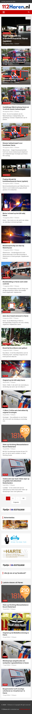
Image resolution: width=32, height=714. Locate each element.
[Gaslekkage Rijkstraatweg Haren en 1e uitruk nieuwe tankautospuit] (16, 96)
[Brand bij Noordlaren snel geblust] (16, 337)
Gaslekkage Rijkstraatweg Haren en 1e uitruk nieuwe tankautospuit (16, 61)
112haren (16, 43)
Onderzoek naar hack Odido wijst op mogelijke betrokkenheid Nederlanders (16, 481)
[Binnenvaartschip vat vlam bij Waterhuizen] (16, 234)
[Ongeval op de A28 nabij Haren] (16, 369)
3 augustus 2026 (7, 350)
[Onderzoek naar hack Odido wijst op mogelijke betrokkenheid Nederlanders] (16, 467)
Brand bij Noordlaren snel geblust (15, 348)
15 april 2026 (6, 695)
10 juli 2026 (6, 449)
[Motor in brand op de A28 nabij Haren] (16, 202)
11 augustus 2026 (8, 286)
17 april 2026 (6, 665)
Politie (5, 376)
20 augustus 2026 (8, 43)
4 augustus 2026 (7, 318)
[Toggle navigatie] (3, 12)
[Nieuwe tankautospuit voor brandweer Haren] (16, 132)
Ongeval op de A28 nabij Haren (14, 380)
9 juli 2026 (5, 485)
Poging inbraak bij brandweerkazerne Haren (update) (15, 38)
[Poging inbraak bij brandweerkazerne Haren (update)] (16, 168)
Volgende (16, 502)
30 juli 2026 (6, 382)
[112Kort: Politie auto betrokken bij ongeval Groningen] (16, 399)
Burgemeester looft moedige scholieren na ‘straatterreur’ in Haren (14, 691)
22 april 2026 (6, 637)
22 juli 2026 (6, 414)
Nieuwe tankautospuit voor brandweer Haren (12, 79)
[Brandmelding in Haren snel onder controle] (16, 270)
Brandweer (6, 33)
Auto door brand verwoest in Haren (15, 316)
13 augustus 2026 (8, 250)
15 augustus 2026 (8, 217)
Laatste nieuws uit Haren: (13, 582)
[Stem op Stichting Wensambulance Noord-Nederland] (16, 433)
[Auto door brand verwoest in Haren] (16, 305)
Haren (5, 440)
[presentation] (27, 18)
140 (23, 498)
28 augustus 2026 (8, 64)
